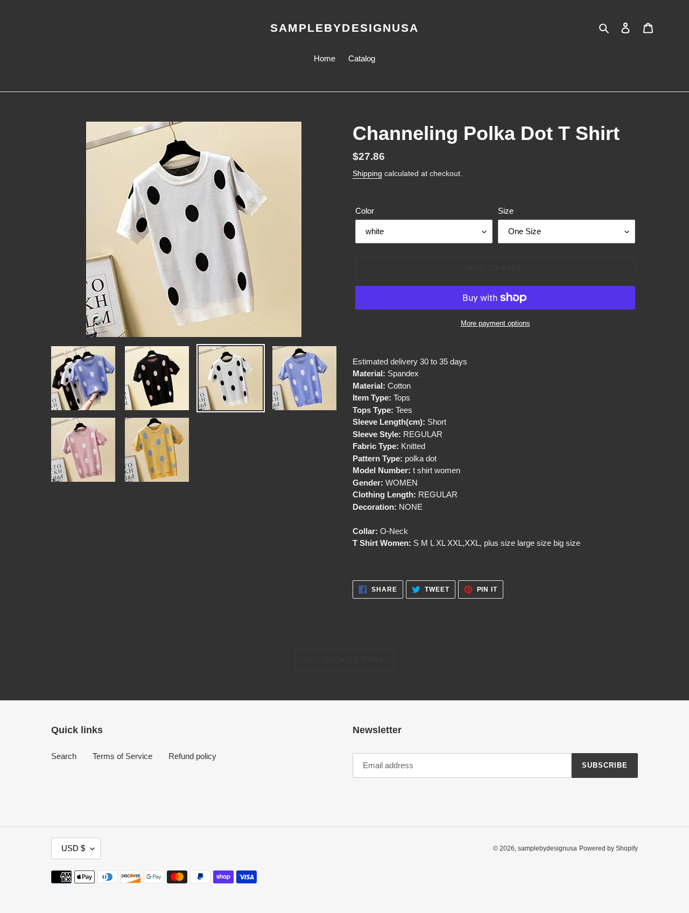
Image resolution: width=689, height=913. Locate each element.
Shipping (367, 173)
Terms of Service (122, 756)
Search (63, 756)
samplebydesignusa (344, 28)
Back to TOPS (352, 660)
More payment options (495, 323)
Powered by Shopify (608, 848)
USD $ (73, 848)
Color (364, 210)
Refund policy (192, 756)
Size (506, 210)
